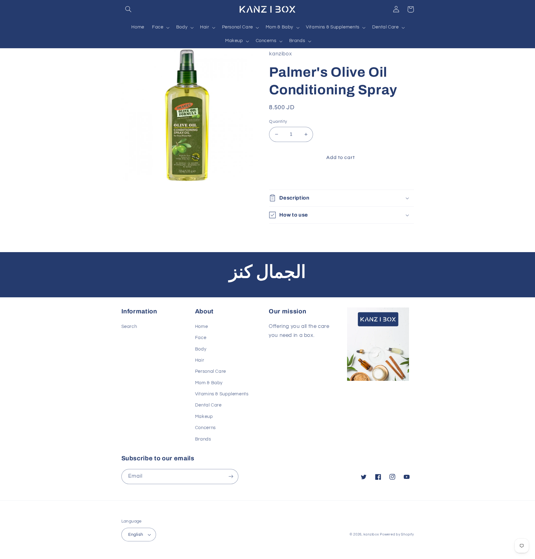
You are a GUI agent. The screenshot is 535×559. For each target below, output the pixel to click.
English (135, 534)
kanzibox (371, 534)
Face (201, 337)
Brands (203, 439)
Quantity (278, 121)
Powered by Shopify (397, 534)
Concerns (205, 427)
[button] (128, 9)
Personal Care (210, 371)
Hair (199, 360)
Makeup (204, 416)
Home (201, 326)
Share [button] (282, 177)
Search (129, 326)
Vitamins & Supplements (222, 394)
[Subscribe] (231, 476)
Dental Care (208, 405)
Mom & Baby (209, 383)
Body (201, 349)
